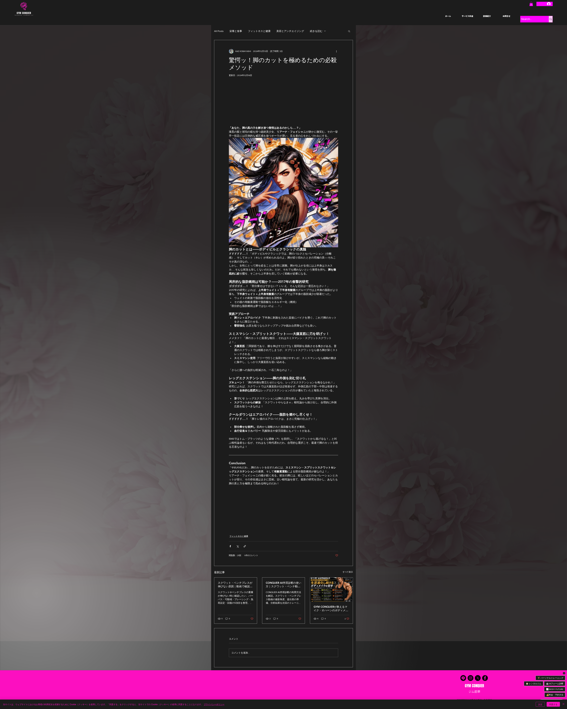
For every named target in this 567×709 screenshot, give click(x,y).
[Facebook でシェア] (230, 546)
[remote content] (283, 101)
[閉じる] (563, 704)
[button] (531, 4)
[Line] (463, 678)
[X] (478, 678)
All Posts (219, 31)
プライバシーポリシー (214, 704)
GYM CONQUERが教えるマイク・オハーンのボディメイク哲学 (331, 608)
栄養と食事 (235, 31)
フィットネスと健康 (259, 31)
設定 (540, 704)
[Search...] (551, 19)
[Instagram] (470, 678)
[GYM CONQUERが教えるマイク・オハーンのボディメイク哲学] (331, 589)
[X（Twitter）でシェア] (237, 546)
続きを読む (316, 31)
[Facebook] (485, 678)
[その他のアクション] (336, 51)
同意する (553, 704)
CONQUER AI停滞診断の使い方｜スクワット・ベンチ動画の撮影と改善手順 (283, 584)
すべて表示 (348, 572)
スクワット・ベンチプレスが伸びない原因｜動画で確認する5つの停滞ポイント (235, 584)
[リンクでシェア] (244, 546)
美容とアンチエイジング (290, 31)
